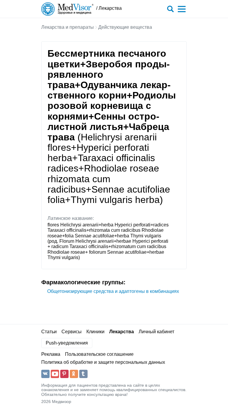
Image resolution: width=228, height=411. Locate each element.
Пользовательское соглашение (99, 354)
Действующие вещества (125, 27)
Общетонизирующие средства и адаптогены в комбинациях (113, 291)
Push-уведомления (67, 342)
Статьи (49, 331)
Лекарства (121, 331)
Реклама (50, 354)
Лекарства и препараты (67, 27)
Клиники (95, 331)
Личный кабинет (156, 331)
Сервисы (71, 331)
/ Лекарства (109, 8)
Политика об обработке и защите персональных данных (103, 362)
